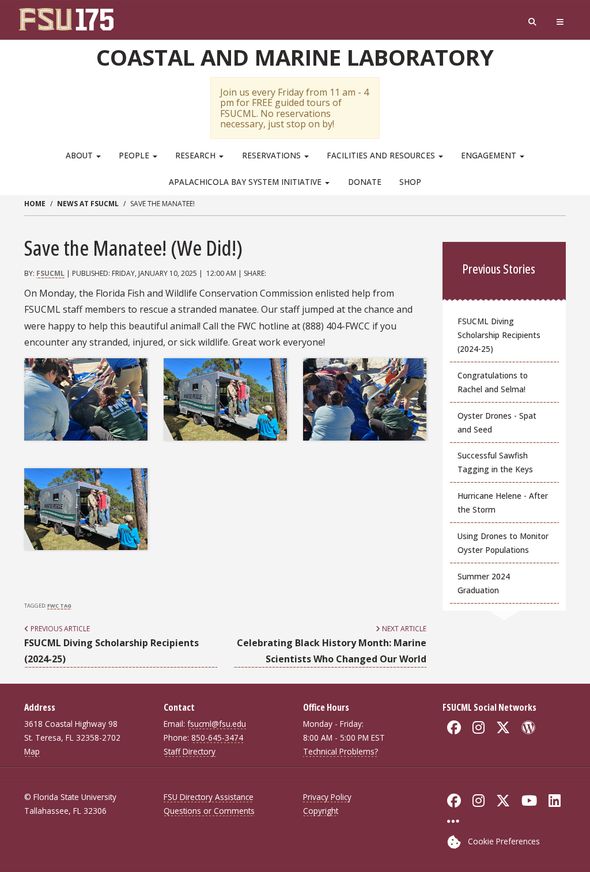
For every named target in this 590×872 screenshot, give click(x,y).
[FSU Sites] (560, 22)
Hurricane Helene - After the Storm (502, 502)
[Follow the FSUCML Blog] (528, 727)
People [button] (135, 155)
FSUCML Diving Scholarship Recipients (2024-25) (498, 335)
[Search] (532, 22)
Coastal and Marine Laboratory (295, 57)
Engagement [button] (490, 155)
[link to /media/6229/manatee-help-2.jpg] (86, 509)
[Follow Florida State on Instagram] (478, 800)
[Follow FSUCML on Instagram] (478, 727)
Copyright (320, 810)
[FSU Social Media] (453, 821)
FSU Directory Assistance (209, 796)
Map (32, 751)
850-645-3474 (217, 737)
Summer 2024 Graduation (483, 583)
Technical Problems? (340, 751)
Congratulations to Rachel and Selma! (492, 382)
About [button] (80, 155)
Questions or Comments (209, 810)
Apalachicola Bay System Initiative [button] (246, 181)
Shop (410, 181)
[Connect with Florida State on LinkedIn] (555, 800)
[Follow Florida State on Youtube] (529, 800)
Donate (364, 181)
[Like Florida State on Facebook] (454, 800)
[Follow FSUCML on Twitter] (503, 727)
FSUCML (50, 273)
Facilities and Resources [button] (382, 155)
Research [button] (196, 155)
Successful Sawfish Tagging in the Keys (495, 462)
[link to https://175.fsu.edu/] (69, 19)
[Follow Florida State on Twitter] (503, 800)
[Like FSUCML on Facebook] (454, 727)
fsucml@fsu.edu (216, 723)
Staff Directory (189, 751)
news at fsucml (88, 203)
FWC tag (59, 605)
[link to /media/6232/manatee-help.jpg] (364, 399)
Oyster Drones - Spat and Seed (496, 422)
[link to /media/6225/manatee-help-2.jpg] (225, 399)
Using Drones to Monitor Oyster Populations (503, 542)
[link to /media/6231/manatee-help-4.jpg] (86, 399)
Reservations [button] (272, 155)
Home (35, 203)
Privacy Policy (327, 796)
